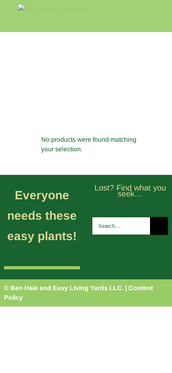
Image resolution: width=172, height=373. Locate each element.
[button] (157, 102)
